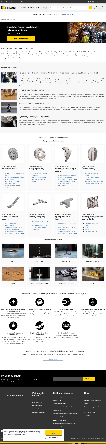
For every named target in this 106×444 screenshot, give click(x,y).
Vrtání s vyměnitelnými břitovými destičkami (64, 423)
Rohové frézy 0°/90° (58, 410)
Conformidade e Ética (89, 412)
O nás (2, 2)
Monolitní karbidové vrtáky (59, 403)
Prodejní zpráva (101, 2)
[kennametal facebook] (2, 432)
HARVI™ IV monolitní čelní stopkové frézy (39, 174)
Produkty (23, 8)
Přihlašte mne (89, 379)
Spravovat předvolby (54, 437)
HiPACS (87, 227)
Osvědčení (87, 415)
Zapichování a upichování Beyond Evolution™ (12, 182)
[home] (8, 8)
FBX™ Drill (35, 223)
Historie (86, 403)
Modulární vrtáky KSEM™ (65, 177)
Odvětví (31, 8)
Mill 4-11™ (68, 223)
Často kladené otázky (37, 402)
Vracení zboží (35, 409)
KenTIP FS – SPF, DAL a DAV (93, 231)
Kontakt (96, 8)
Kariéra (7, 2)
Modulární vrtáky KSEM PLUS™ (41, 221)
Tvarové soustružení (58, 426)
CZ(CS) (92, 2)
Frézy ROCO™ (89, 229)
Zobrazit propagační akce (66, 14)
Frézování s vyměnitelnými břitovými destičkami (65, 413)
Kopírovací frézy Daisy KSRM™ (40, 225)
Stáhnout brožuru (53, 359)
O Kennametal (87, 397)
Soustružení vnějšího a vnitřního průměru (63, 397)
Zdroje (44, 8)
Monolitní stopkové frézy (59, 417)
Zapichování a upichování (59, 420)
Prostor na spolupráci (17, 2)
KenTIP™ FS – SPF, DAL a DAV (66, 227)
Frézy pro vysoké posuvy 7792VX (67, 179)
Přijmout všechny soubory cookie (53, 432)
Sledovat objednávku (37, 405)
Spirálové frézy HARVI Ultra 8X (67, 181)
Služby (38, 8)
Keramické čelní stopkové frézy (40, 177)
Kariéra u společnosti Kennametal (92, 400)
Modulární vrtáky (57, 400)
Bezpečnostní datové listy (38, 412)
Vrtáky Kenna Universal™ (65, 229)
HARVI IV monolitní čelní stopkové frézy (65, 184)
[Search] (90, 7)
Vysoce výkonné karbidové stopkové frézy (63, 407)
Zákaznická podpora (37, 399)
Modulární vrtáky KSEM (12, 229)
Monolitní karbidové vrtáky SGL (67, 175)
